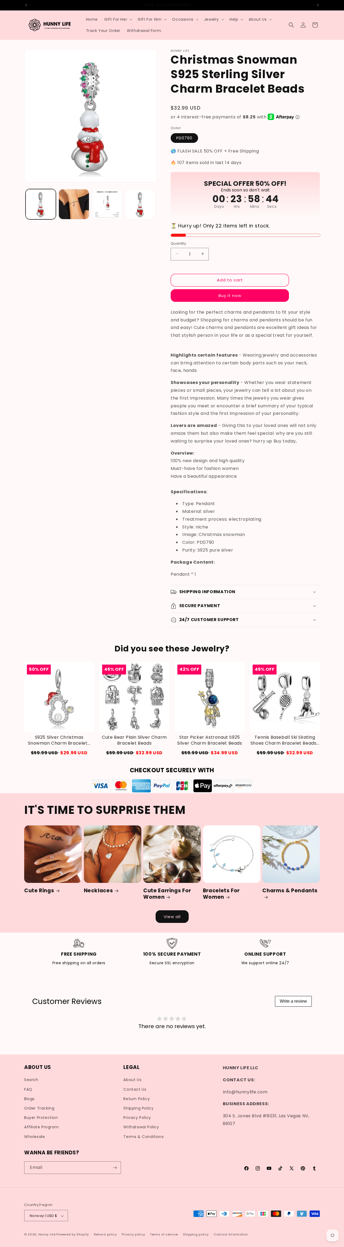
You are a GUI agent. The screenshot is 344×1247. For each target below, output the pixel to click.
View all (172, 916)
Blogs (29, 1098)
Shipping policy (196, 1234)
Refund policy (105, 1234)
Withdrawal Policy (141, 1127)
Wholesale (34, 1136)
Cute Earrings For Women (167, 894)
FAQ (28, 1089)
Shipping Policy (138, 1108)
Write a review (293, 1001)
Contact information (231, 1234)
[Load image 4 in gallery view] (140, 204)
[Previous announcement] (26, 5)
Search (31, 1080)
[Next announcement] (318, 5)
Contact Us (134, 1089)
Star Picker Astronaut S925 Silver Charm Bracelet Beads (209, 740)
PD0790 (184, 137)
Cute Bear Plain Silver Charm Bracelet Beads (134, 740)
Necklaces (98, 890)
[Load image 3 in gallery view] (107, 204)
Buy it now (229, 295)
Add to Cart (59, 753)
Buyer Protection (41, 1117)
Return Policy (136, 1098)
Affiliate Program (41, 1127)
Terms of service (164, 1234)
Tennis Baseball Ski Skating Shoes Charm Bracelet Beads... (284, 740)
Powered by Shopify (72, 1235)
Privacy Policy (137, 1117)
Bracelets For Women (221, 894)
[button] (117, 19)
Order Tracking (39, 1108)
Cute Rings (39, 890)
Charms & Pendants (290, 890)
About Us (132, 1080)
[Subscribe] (115, 1167)
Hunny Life (47, 1235)
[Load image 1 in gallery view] (41, 204)
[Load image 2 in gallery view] (74, 204)
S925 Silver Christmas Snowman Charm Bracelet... (59, 740)
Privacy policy (133, 1234)
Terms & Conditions (143, 1136)
